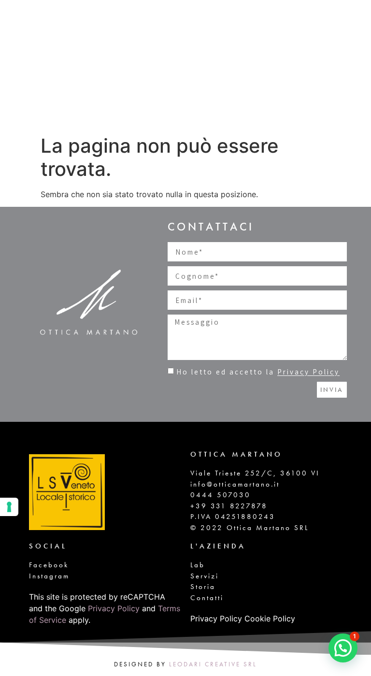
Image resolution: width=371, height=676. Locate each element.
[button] (342, 647)
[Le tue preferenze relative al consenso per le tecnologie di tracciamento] (9, 507)
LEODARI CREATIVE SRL (213, 664)
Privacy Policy (308, 372)
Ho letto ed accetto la (258, 372)
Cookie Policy (269, 618)
